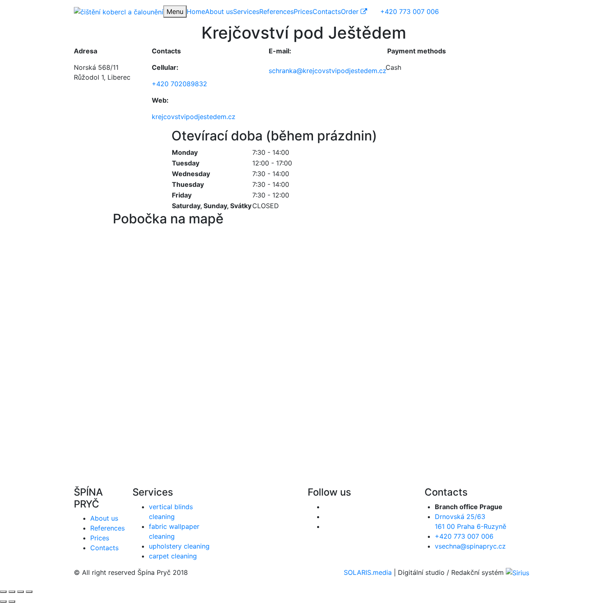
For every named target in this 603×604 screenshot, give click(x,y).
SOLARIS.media (368, 572)
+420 (409, 11)
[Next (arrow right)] (12, 601)
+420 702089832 (179, 84)
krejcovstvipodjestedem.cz (193, 117)
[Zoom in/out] (29, 591)
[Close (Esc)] (3, 591)
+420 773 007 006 (464, 536)
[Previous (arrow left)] (3, 601)
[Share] (12, 591)
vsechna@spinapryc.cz (470, 546)
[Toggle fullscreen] (20, 591)
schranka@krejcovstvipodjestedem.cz (327, 71)
